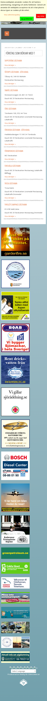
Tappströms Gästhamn (13, 60)
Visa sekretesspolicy (12, 14)
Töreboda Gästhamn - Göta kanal (17, 129)
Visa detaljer (9, 65)
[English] (15, 667)
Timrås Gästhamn (11, 90)
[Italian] (25, 667)
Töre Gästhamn (10, 108)
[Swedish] (11, 667)
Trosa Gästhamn (11, 183)
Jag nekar (40, 16)
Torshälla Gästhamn (13, 165)
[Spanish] (36, 667)
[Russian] (32, 667)
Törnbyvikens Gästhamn (14, 151)
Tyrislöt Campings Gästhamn (16, 204)
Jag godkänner (26, 19)
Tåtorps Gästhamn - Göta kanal (16, 71)
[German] (22, 667)
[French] (18, 667)
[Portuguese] (28, 667)
